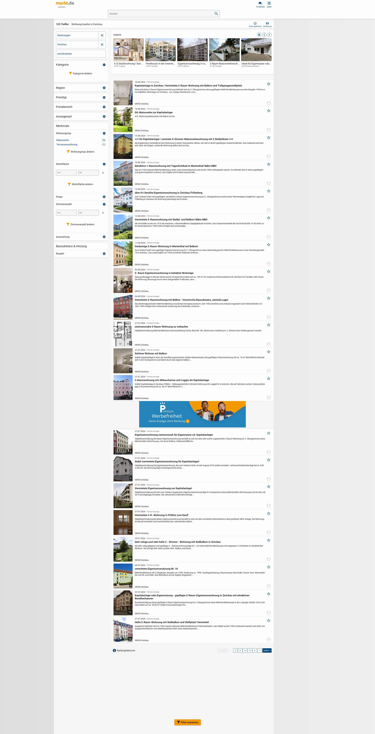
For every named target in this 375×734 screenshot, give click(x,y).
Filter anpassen (189, 722)
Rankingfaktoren (126, 650)
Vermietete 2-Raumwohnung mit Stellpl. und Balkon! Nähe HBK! (171, 219)
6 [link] (254, 650)
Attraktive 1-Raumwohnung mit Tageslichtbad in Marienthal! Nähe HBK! (176, 165)
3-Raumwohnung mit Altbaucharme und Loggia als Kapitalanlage (172, 380)
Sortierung (267, 26)
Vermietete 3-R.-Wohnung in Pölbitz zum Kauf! (161, 515)
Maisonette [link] (80, 140)
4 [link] (245, 650)
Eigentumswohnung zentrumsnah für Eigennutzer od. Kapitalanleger (174, 434)
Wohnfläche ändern (82, 184)
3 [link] (240, 650)
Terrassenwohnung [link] (80, 144)
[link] (128, 55)
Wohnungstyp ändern (82, 151)
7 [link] (259, 650)
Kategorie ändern (82, 73)
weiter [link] (266, 650)
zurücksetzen (64, 53)
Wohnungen (63, 35)
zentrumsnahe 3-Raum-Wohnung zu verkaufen (161, 326)
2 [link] (235, 650)
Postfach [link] (260, 7)
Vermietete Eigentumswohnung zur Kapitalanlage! (163, 488)
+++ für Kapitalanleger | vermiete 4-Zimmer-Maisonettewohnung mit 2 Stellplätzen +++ (184, 139)
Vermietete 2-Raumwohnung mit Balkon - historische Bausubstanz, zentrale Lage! (181, 299)
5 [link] (249, 650)
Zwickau (62, 44)
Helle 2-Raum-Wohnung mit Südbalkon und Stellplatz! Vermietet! (172, 622)
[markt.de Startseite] (65, 3)
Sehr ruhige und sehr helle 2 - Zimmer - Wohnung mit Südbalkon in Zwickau (178, 541)
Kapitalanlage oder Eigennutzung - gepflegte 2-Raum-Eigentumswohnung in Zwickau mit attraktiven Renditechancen (192, 597)
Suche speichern (255, 26)
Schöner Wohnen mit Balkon (151, 353)
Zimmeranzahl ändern (82, 224)
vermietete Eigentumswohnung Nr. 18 (156, 568)
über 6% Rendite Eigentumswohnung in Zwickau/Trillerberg (168, 192)
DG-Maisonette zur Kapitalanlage (154, 112)
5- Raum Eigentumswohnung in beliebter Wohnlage (164, 273)
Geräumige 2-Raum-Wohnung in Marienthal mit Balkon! (166, 246)
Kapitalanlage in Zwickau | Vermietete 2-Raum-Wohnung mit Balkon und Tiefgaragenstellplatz (188, 85)
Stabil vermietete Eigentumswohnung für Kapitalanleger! (167, 461)
